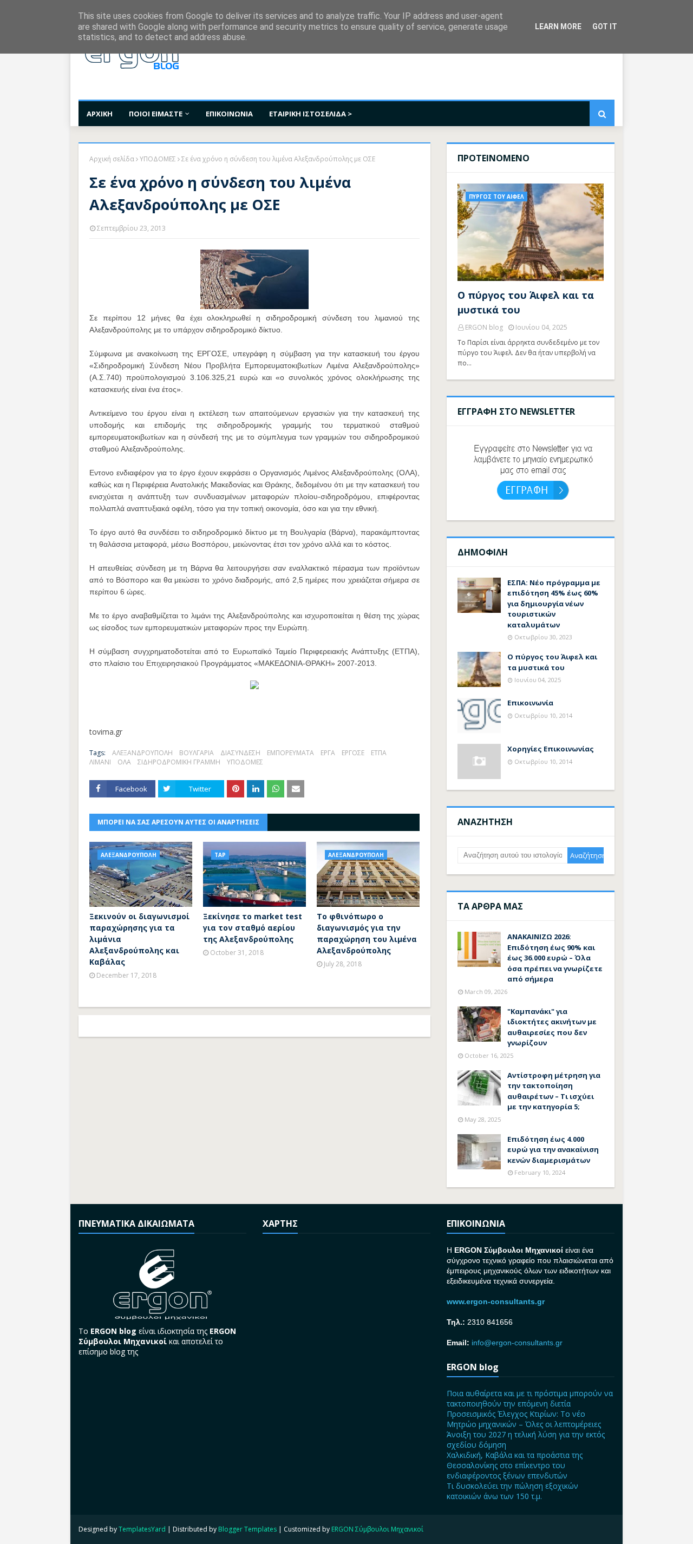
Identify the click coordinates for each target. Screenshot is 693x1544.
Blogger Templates (247, 1529)
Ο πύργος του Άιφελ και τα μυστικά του (525, 302)
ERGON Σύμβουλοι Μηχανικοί (377, 1529)
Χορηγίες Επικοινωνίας (550, 749)
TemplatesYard (142, 1529)
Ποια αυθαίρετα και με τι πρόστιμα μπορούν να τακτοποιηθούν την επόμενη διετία (530, 1398)
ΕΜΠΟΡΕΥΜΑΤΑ (290, 752)
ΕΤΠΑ (379, 752)
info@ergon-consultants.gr (517, 1342)
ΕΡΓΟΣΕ (353, 752)
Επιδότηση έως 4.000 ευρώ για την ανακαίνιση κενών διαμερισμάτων (553, 1149)
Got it (604, 26)
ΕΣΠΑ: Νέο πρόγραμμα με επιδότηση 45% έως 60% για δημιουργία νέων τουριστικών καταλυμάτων (553, 604)
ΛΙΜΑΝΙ (100, 762)
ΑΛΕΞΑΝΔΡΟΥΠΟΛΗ (142, 752)
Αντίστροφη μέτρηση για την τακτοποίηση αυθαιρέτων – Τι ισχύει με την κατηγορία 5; (553, 1091)
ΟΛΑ (124, 762)
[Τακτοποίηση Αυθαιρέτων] (254, 686)
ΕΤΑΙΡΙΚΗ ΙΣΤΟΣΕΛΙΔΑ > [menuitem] (310, 114)
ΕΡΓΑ (328, 752)
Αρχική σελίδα (111, 158)
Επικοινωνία (530, 703)
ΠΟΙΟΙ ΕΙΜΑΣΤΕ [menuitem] (155, 114)
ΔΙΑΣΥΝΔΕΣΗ (240, 752)
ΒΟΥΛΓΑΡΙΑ (196, 752)
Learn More (558, 26)
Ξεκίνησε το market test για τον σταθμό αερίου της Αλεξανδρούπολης (252, 927)
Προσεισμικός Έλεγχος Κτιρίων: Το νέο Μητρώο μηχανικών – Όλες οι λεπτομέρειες (524, 1419)
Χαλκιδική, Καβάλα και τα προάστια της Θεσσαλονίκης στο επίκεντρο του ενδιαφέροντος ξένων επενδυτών (515, 1465)
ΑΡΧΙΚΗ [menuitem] (100, 114)
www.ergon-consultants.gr (496, 1301)
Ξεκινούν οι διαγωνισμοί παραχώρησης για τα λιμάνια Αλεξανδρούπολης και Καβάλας (139, 939)
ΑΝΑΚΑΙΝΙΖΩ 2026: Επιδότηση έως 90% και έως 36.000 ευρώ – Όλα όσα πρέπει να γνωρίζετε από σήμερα (555, 958)
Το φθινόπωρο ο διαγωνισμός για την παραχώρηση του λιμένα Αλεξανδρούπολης (367, 933)
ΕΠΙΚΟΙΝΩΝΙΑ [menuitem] (229, 114)
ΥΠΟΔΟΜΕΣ (158, 158)
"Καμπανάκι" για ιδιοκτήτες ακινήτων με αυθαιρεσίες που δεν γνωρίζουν (552, 1027)
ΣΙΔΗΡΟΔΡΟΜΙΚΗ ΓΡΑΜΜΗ (179, 762)
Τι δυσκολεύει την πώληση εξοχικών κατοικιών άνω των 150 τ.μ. (512, 1491)
